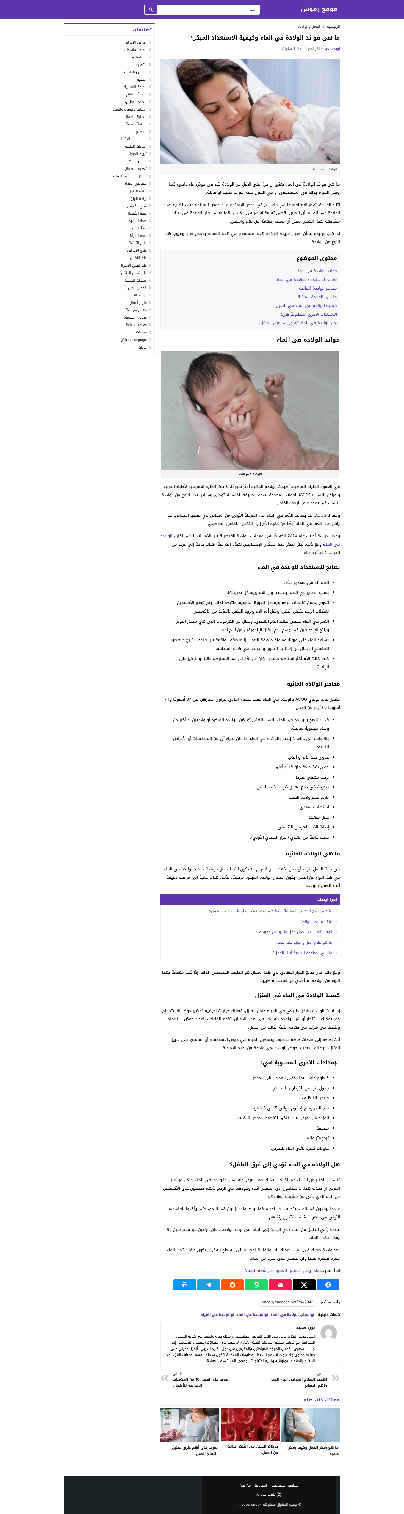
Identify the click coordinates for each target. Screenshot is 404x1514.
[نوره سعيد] (328, 1333)
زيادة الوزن (138, 198)
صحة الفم (139, 228)
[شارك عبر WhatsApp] (256, 1285)
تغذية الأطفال (135, 168)
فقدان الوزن (137, 287)
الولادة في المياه (216, 1315)
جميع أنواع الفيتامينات (130, 176)
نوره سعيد (332, 48)
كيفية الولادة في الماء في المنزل (306, 305)
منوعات (141, 332)
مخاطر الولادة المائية (318, 288)
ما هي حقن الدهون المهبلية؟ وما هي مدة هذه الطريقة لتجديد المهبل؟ (270, 911)
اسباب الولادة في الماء (291, 1315)
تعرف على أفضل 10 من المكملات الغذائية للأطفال (200, 1380)
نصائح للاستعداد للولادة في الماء (306, 279)
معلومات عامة (136, 324)
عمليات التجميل (135, 280)
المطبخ (141, 131)
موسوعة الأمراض (134, 339)
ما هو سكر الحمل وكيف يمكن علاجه (313, 1450)
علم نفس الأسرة (134, 265)
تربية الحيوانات (136, 153)
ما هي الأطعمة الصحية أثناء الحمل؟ (302, 953)
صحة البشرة (138, 220)
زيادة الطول (137, 191)
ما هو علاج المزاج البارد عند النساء (303, 942)
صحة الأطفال (137, 213)
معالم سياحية (136, 310)
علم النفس (138, 258)
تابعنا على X (265, 1494)
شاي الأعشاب (136, 206)
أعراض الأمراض (135, 42)
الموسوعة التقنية (133, 139)
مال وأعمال (138, 302)
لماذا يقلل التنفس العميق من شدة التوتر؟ (283, 1270)
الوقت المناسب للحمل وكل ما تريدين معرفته (295, 932)
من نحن (245, 1485)
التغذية (141, 64)
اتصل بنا (261, 1485)
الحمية (142, 79)
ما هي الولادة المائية (316, 297)
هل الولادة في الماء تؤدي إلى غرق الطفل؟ (297, 323)
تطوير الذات (138, 161)
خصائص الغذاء (135, 183)
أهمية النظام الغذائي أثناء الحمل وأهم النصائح (298, 1380)
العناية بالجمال (135, 116)
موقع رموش (319, 9)
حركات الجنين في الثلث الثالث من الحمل (252, 1449)
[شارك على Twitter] (304, 1285)
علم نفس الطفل (134, 272)
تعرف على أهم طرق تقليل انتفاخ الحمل (195, 1450)
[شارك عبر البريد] (280, 1285)
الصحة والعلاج (136, 94)
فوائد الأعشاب (135, 295)
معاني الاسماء (135, 317)
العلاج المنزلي (136, 102)
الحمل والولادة (309, 26)
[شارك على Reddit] (233, 1285)
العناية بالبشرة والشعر (129, 109)
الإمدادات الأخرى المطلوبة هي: (309, 314)
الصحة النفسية (135, 86)
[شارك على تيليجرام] (209, 1285)
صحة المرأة (138, 235)
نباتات (142, 347)
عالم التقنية (138, 243)
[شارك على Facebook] (328, 1285)
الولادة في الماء (251, 1315)
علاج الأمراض (137, 250)
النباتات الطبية (136, 146)
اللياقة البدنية (136, 124)
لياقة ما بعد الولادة (316, 921)
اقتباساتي (139, 57)
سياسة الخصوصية (284, 1485)
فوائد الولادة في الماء (316, 271)
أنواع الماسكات (135, 49)
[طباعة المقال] (185, 1285)
